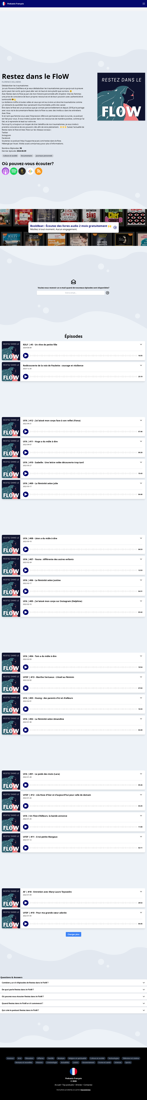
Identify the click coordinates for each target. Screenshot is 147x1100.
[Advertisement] (73, 27)
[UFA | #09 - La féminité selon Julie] (11, 489)
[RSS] (38, 171)
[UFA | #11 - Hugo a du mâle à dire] (11, 447)
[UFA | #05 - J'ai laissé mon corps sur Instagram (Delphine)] (11, 607)
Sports (128, 1062)
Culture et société (10, 156)
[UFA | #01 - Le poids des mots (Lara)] (11, 780)
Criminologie (52, 1062)
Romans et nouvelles (24, 1062)
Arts (19, 1058)
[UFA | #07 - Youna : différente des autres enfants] (11, 565)
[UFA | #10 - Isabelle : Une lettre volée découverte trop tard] (11, 468)
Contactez (88, 1085)
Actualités (65, 1062)
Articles (79, 1085)
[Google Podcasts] (30, 171)
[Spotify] (14, 171)
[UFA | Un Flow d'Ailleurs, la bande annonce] (11, 821)
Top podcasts (68, 1085)
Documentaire (26, 156)
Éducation (29, 1058)
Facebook (6, 138)
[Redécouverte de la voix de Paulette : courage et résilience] (11, 371)
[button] (143, 3)
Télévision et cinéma (131, 1058)
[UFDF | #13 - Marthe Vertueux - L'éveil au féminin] (11, 683)
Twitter (5, 132)
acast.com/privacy (33, 143)
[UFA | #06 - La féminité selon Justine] (11, 586)
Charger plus (73, 934)
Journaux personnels (44, 156)
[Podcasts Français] (73, 1071)
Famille (51, 1058)
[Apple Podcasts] (5, 171)
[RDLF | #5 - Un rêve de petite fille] (11, 350)
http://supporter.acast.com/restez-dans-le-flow (40, 141)
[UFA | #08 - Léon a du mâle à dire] (11, 544)
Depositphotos (85, 1090)
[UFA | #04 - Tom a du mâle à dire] (11, 662)
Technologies (113, 1058)
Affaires (40, 1058)
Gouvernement (88, 1062)
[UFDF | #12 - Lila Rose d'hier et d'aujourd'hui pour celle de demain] (11, 801)
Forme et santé (104, 1062)
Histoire (39, 1062)
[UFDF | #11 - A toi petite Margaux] (11, 842)
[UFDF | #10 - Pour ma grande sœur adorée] (11, 918)
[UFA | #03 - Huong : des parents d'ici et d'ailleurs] (11, 704)
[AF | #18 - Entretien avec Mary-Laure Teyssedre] (11, 897)
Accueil (58, 1085)
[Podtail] (22, 171)
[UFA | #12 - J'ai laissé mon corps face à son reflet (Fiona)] (11, 426)
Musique (61, 1058)
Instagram (6, 135)
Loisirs (75, 1062)
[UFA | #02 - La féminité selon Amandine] (11, 725)
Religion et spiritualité (77, 1058)
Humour (10, 1058)
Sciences (118, 1062)
